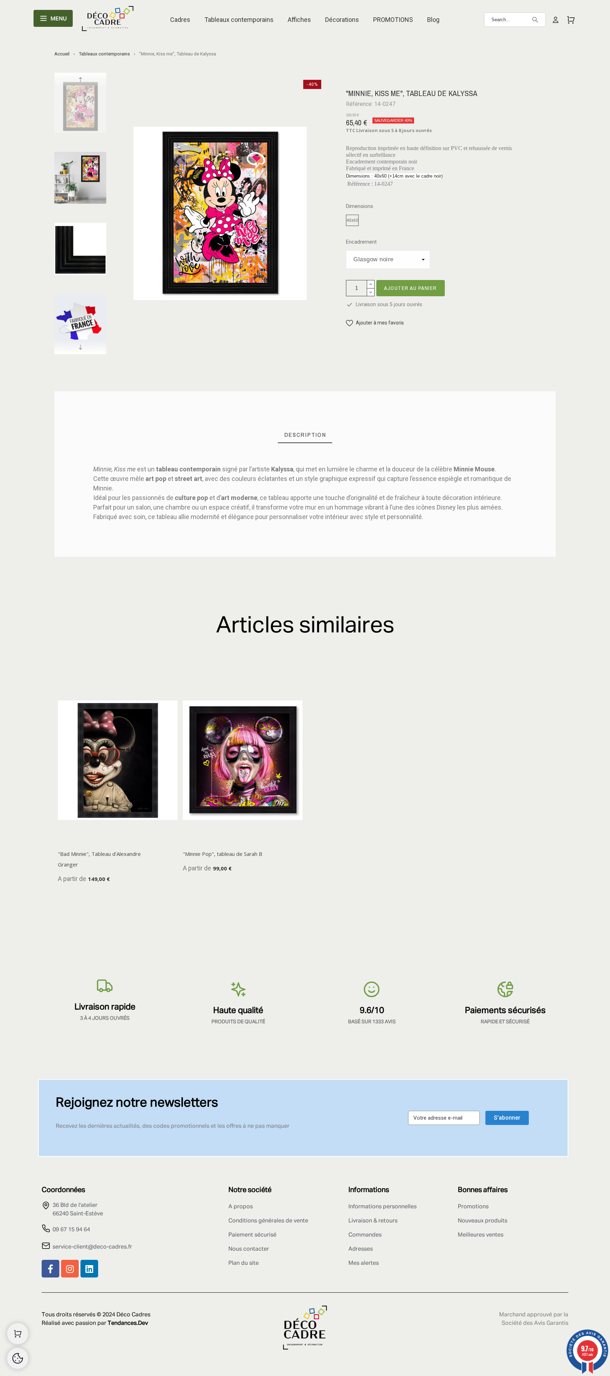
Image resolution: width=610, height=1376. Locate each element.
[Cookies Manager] (17, 1358)
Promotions (473, 1207)
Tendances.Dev (128, 1323)
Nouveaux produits (482, 1221)
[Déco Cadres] (107, 19)
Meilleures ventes (480, 1235)
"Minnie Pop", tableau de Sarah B (222, 853)
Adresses (360, 1249)
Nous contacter (248, 1249)
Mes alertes (363, 1263)
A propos (240, 1207)
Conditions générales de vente (268, 1221)
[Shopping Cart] (17, 1333)
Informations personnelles (382, 1207)
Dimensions (359, 206)
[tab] (305, 435)
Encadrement (361, 242)
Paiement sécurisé (252, 1235)
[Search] (535, 19)
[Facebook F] (50, 1268)
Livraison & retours (372, 1221)
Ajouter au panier (410, 288)
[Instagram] (70, 1268)
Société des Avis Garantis (535, 1323)
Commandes (365, 1235)
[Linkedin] (89, 1268)
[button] (375, 323)
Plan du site (243, 1263)
